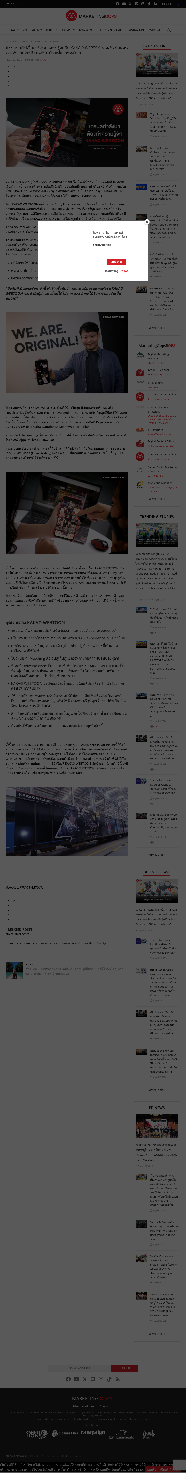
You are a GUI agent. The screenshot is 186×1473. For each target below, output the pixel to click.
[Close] (147, 222)
